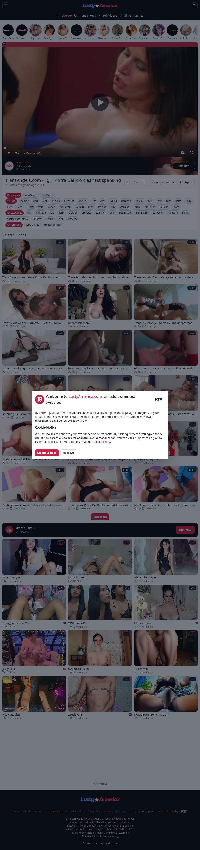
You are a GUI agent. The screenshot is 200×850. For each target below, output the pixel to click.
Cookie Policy (102, 442)
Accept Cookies (46, 453)
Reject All (68, 453)
